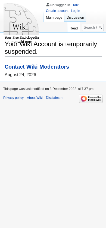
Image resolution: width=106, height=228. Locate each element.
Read (74, 28)
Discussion (75, 17)
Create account (57, 11)
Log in (75, 11)
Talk (76, 5)
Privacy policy (13, 98)
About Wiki (35, 98)
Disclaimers (54, 98)
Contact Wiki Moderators (37, 66)
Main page (54, 17)
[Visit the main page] (21, 21)
